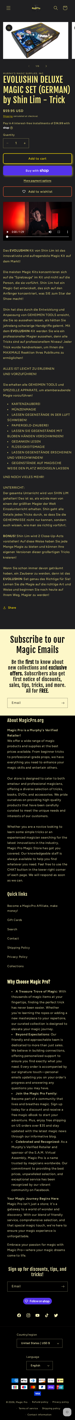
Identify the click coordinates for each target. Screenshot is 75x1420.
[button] (8, 8)
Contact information (39, 1414)
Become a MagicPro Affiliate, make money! (32, 908)
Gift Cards (14, 920)
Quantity (9, 135)
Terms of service (28, 1408)
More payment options (37, 180)
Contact (13, 938)
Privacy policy (60, 1402)
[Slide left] (29, 66)
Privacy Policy (17, 957)
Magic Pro (21, 1402)
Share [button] (12, 607)
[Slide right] (46, 66)
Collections (15, 966)
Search (12, 929)
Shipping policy (51, 1408)
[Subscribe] (63, 703)
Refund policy (40, 1402)
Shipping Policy (18, 947)
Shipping (8, 116)
